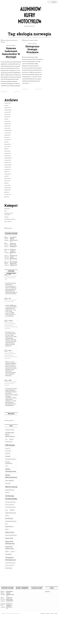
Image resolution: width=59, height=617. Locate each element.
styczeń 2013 (7, 185)
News (14, 45)
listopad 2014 (7, 155)
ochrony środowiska (9, 504)
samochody (9, 532)
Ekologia (10, 445)
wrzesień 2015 (7, 133)
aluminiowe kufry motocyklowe (10, 434)
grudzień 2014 (7, 153)
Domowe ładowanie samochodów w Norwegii (11, 52)
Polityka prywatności (9, 420)
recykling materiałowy (10, 521)
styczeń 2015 (7, 151)
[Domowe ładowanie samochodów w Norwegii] (11, 42)
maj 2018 (6, 105)
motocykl (7, 483)
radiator (7, 515)
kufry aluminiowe (10, 470)
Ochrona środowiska (11, 497)
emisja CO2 (7, 448)
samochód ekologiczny (10, 542)
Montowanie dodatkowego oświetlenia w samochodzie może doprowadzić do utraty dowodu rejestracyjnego (10, 325)
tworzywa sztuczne (9, 565)
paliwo (12, 510)
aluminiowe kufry (9, 429)
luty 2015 (6, 148)
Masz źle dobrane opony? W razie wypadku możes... (14, 263)
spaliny (7, 551)
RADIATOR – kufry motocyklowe (8, 213)
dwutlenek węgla (8, 441)
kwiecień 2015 (7, 144)
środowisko (8, 568)
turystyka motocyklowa (10, 562)
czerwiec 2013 (7, 174)
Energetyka (7, 453)
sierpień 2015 (7, 135)
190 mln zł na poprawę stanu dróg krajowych (13, 245)
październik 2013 (8, 165)
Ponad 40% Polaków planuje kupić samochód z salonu (10, 278)
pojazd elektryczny (10, 513)
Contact (55, 613)
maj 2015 (6, 142)
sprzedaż (13, 551)
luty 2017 (6, 119)
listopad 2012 (7, 190)
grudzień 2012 (7, 187)
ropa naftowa (9, 526)
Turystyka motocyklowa (9, 219)
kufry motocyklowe (11, 476)
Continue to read (17, 91)
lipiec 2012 (6, 192)
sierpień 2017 (7, 114)
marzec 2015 (7, 146)
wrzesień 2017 (7, 112)
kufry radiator (9, 480)
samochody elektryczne (11, 535)
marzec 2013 (7, 180)
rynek (7, 529)
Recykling (9, 518)
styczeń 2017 (7, 121)
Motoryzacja (9, 45)
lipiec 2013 (6, 171)
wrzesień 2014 (7, 160)
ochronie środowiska (10, 502)
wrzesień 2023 (7, 103)
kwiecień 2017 (7, 116)
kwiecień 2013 (7, 178)
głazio (6, 466)
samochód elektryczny (9, 547)
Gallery (47, 613)
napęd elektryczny (9, 490)
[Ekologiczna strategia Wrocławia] (30, 40)
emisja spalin (8, 450)
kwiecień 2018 (7, 107)
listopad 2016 (7, 126)
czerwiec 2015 (7, 139)
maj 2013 (6, 176)
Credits (51, 613)
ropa (6, 523)
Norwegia (7, 492)
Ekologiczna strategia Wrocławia (32, 49)
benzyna (11, 439)
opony (6, 510)
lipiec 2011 (6, 197)
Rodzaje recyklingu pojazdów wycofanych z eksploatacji (10, 383)
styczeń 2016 (7, 128)
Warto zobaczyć (8, 221)
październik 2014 (8, 158)
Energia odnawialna (8, 462)
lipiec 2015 (6, 137)
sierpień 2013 (7, 169)
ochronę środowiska (10, 507)
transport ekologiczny (10, 558)
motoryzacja (11, 486)
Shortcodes (43, 613)
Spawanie (6, 217)
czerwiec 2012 (7, 194)
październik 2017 (8, 110)
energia (7, 456)
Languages (53, 2)
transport (8, 554)
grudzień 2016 (7, 123)
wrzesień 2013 (7, 167)
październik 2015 (8, 130)
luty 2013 (6, 183)
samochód (9, 538)
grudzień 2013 (7, 162)
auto (6, 439)
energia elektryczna (10, 459)
